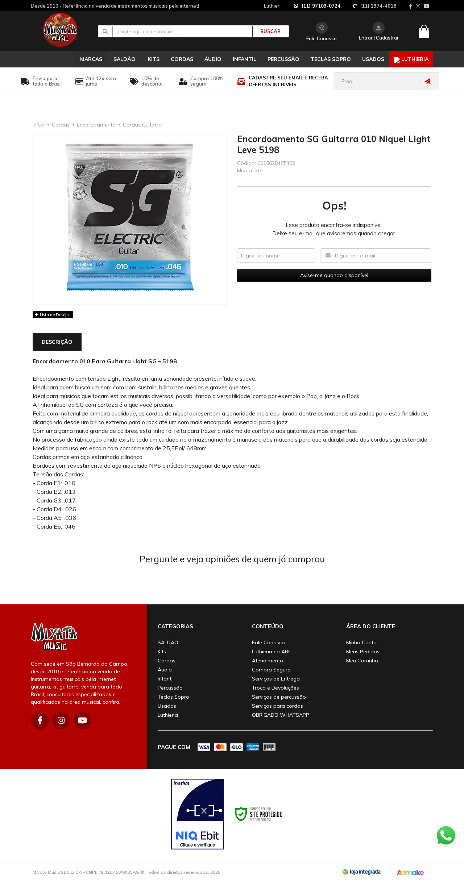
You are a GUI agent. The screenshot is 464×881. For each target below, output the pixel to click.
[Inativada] (197, 814)
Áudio (165, 669)
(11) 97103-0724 (321, 6)
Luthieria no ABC (272, 651)
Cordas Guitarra (142, 124)
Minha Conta (361, 642)
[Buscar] (266, 31)
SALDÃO (168, 642)
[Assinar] (429, 81)
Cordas (61, 124)
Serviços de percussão (279, 697)
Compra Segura (271, 669)
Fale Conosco (321, 38)
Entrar (366, 38)
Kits (162, 651)
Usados (167, 706)
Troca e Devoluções (275, 687)
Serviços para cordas (277, 706)
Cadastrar (387, 38)
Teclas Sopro (173, 697)
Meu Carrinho (362, 660)
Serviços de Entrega (276, 678)
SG (257, 170)
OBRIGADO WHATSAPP (280, 715)
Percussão (170, 687)
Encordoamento (96, 124)
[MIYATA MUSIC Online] (66, 30)
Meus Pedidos (363, 651)
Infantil (166, 678)
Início (39, 124)
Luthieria (168, 715)
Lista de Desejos (54, 314)
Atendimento (267, 660)
